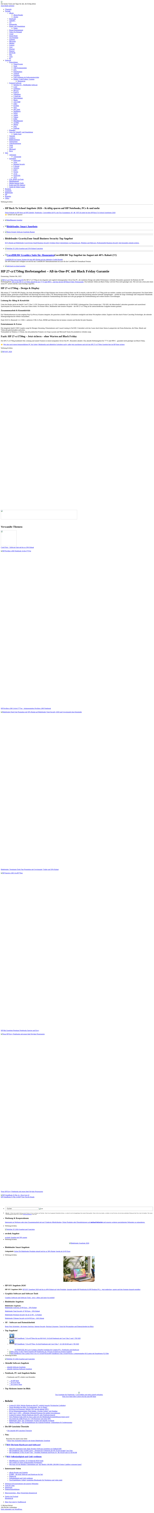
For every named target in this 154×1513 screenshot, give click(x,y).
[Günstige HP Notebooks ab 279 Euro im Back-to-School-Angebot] (18, 1351)
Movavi (16, 90)
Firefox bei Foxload (11, 1496)
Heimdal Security (19, 164)
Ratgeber (8, 196)
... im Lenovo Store (15, 1384)
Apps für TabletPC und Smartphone (21, 132)
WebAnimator (18, 98)
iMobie (15, 124)
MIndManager (18, 121)
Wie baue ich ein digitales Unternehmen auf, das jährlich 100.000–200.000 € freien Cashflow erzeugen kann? (45, 1464)
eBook (11, 13)
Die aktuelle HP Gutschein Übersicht (19, 1431)
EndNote (16, 128)
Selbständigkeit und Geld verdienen (26, 1456)
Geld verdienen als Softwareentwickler (26, 77)
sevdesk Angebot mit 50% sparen (16, 1237)
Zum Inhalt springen (7, 6)
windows (12, 138)
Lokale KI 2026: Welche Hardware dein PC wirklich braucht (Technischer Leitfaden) (37, 1405)
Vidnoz (15, 117)
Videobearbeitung (15, 143)
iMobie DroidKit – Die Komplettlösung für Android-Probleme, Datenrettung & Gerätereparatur (40, 1422)
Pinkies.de (12, 1476)
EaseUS (16, 92)
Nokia (15, 28)
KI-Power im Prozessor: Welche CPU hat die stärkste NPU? (29, 1409)
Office (7, 198)
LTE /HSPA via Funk (16, 179)
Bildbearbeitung (14, 140)
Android (16, 73)
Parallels (16, 106)
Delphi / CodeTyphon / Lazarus (23, 79)
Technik (7, 11)
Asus (11, 56)
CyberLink (17, 96)
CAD (11, 147)
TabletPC (12, 21)
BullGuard (16, 160)
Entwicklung (13, 62)
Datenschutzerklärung (27, 1214)
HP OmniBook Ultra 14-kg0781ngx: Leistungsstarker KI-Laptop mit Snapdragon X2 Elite (79, 1353)
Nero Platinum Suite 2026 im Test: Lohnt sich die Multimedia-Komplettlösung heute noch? (39, 1417)
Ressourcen (21, 81)
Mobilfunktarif (14, 181)
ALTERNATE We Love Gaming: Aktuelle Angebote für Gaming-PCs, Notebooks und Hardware (46, 1350)
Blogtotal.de (9, 1498)
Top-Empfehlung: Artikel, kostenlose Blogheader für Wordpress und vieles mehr (35, 1480)
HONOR (12, 53)
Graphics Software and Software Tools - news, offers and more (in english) (30, 1298)
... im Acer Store (14, 1382)
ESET (15, 170)
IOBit (15, 119)
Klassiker (12, 130)
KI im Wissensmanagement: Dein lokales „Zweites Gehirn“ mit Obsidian (33, 1411)
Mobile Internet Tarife (16, 183)
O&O (15, 104)
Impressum (8, 1487)
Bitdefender (9, 192)
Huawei (11, 51)
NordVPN (16, 175)
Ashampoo (17, 94)
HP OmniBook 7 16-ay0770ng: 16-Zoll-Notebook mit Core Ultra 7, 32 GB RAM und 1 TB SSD (46, 1344)
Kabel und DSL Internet (17, 185)
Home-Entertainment (16, 30)
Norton (15, 172)
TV (10, 22)
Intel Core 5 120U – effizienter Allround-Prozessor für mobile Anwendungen (34, 1413)
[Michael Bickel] (2, 2)
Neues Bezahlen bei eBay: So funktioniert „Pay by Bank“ (28, 1407)
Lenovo (11, 45)
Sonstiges (16, 75)
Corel (15, 87)
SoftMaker (16, 89)
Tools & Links (10, 1485)
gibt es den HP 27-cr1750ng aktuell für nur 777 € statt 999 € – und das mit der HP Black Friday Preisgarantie (48, 282)
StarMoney (17, 111)
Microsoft (12, 41)
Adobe (15, 115)
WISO (15, 113)
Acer (10, 47)
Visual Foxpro (18, 64)
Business (8, 189)
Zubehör (12, 39)
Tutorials (12, 136)
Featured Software (15, 83)
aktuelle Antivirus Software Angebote (19, 1369)
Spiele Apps (17, 134)
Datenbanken (17, 72)
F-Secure (16, 166)
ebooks (15, 17)
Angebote (8, 191)
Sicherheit (12, 158)
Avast (15, 174)
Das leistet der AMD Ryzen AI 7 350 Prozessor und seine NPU (30, 1419)
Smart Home (13, 36)
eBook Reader (18, 15)
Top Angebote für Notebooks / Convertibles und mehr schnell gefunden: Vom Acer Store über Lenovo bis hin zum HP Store (79, 1395)
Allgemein (12, 155)
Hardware (12, 19)
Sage (15, 126)
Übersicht (8, 9)
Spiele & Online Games (17, 187)
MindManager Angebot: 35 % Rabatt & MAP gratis (26, 1461)
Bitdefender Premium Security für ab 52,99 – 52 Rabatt (23, 1315)
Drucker (12, 49)
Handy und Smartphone (17, 26)
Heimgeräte (13, 24)
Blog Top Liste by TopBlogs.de (15, 1502)
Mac (10, 55)
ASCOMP (16, 102)
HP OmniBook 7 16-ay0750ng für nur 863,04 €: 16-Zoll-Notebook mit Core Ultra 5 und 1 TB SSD (47, 1338)
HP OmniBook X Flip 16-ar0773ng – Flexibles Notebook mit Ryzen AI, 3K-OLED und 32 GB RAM (43, 1452)
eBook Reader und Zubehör (18, 1472)
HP (6, 194)
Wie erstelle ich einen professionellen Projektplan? (25, 1462)
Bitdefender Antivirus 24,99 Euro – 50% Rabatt (21, 1308)
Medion (11, 43)
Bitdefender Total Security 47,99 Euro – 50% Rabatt (22, 1311)
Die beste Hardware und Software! (26, 1445)
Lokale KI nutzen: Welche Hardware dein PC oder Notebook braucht (32, 1415)
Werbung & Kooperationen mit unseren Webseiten (21, 1484)
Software (8, 60)
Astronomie (17, 157)
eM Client (16, 109)
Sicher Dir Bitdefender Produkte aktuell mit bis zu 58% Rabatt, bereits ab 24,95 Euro (42, 1251)
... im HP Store (14, 1381)
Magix (15, 100)
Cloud (11, 34)
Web (6, 153)
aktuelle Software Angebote (16, 1367)
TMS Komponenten (20, 68)
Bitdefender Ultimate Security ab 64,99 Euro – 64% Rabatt (24, 1318)
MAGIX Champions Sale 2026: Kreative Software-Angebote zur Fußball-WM (35, 1449)
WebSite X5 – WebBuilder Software (25, 85)
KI (10, 58)
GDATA (16, 168)
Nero (15, 107)
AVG (15, 177)
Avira (15, 162)
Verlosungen (13, 141)
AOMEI (16, 123)
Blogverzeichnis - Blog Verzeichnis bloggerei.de (21, 1493)
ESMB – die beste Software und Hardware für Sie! (26, 1474)
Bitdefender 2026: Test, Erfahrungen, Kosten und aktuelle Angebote (31, 1420)
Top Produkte (13, 38)
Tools (15, 66)
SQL (15, 70)
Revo (11, 151)
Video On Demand (15, 32)
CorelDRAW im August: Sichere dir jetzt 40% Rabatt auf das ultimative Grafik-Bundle (33, 259)
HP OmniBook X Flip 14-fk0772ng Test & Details (17, 1197)
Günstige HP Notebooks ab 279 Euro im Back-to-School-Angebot (50, 1351)
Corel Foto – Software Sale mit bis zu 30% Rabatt (17, 547)
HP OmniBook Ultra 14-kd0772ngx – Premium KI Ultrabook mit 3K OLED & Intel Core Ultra (41, 1450)
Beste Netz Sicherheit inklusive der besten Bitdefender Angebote (28, 1441)
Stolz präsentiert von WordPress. (11, 1509)
